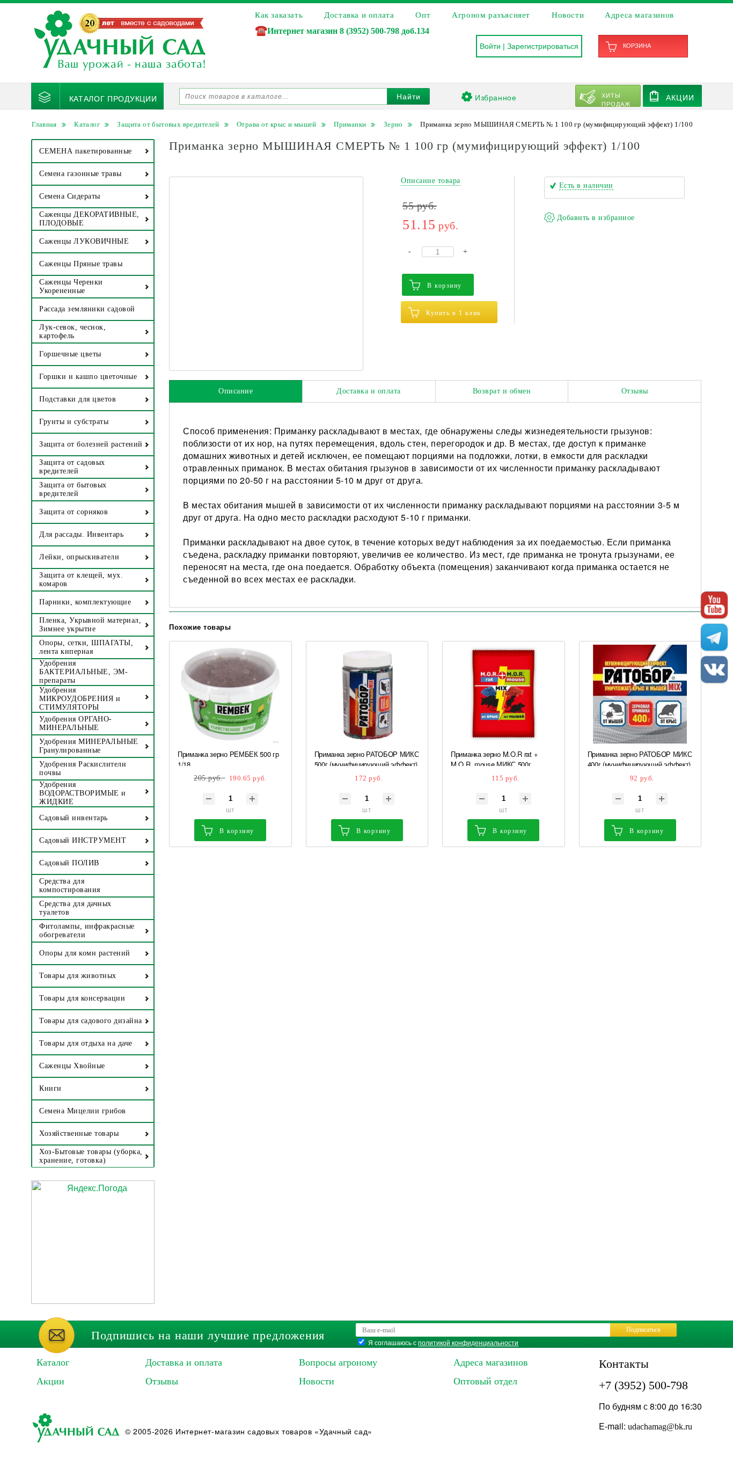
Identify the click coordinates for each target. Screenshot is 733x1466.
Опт (422, 15)
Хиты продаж (616, 99)
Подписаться (643, 1329)
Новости (568, 15)
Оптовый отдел (485, 1381)
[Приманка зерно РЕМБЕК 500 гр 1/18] (230, 694)
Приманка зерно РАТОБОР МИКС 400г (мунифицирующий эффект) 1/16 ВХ (640, 757)
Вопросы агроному (338, 1362)
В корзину (444, 285)
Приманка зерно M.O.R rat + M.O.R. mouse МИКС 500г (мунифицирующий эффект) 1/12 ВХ (502, 757)
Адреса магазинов (639, 15)
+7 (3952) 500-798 (643, 1385)
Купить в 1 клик (453, 313)
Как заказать (279, 15)
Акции (680, 97)
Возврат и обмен (502, 391)
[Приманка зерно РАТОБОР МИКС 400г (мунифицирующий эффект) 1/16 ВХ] (640, 694)
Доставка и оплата (359, 15)
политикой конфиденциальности (468, 1342)
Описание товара (430, 181)
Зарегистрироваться (542, 46)
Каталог (52, 1362)
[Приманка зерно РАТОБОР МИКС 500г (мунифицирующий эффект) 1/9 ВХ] (367, 694)
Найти (409, 96)
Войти (490, 46)
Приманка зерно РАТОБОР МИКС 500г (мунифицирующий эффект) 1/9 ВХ (366, 757)
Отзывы (634, 391)
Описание (235, 391)
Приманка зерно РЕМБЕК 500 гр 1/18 (228, 757)
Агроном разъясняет (491, 15)
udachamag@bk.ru (660, 1426)
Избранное (495, 97)
